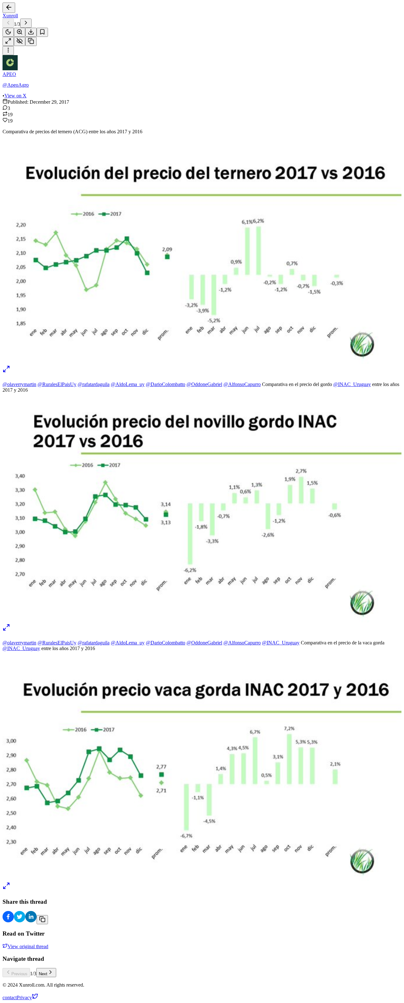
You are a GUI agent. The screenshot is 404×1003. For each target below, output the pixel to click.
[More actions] (8, 50)
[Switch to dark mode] (8, 32)
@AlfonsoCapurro (242, 384)
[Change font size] (19, 32)
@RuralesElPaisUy (57, 384)
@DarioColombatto (165, 384)
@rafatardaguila (94, 384)
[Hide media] (19, 41)
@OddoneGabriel (204, 384)
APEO (9, 74)
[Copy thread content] (31, 41)
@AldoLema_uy (128, 384)
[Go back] (9, 8)
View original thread (28, 946)
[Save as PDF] (31, 32)
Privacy (24, 997)
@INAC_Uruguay (352, 384)
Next (43, 973)
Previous (19, 973)
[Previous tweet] (8, 23)
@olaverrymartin (19, 384)
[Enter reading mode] (8, 41)
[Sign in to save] (42, 32)
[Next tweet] (26, 23)
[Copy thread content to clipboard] (42, 919)
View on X (15, 95)
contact (10, 997)
